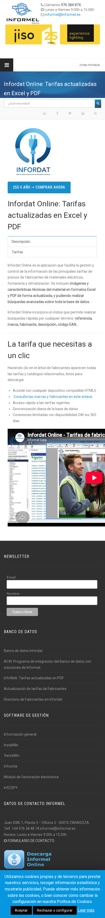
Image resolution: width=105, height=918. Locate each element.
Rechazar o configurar (55, 910)
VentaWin (11, 755)
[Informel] (23, 13)
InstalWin (11, 745)
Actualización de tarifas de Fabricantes (35, 689)
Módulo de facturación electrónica (31, 777)
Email (11, 577)
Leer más (86, 910)
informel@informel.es (63, 14)
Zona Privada (89, 65)
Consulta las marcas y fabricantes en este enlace (53, 397)
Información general (20, 734)
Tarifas (17, 252)
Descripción (21, 242)
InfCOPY (11, 788)
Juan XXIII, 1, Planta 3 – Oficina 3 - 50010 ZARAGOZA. (47, 823)
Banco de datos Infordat (23, 651)
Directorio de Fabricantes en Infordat (33, 699)
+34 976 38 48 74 (25, 828)
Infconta (10, 766)
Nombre (13, 594)
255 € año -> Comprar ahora (39, 187)
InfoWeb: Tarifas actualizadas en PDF (34, 678)
